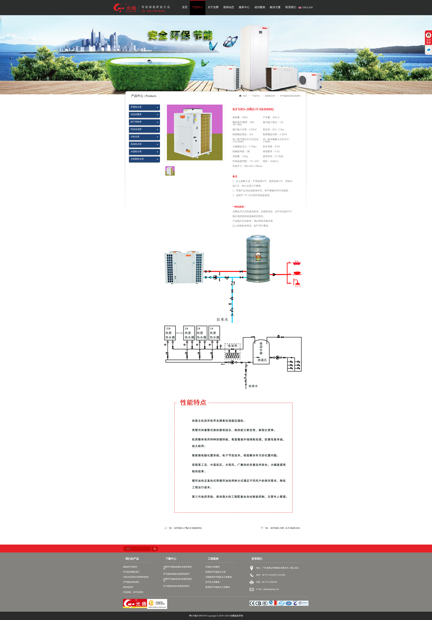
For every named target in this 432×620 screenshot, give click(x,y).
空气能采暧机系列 (131, 572)
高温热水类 (136, 144)
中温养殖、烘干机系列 (133, 592)
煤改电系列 (128, 587)
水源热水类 (136, 151)
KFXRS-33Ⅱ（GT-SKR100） (286, 528)
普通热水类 (270, 96)
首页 (184, 7)
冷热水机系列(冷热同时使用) (136, 577)
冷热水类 (135, 136)
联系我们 (290, 7)
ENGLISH (307, 7)
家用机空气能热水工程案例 (217, 587)
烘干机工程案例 (212, 582)
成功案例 (259, 7)
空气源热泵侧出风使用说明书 (176, 574)
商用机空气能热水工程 (215, 572)
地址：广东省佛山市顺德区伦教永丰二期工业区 (277, 568)
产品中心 (197, 7)
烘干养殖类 (136, 121)
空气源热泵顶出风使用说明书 (176, 586)
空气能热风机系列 (131, 582)
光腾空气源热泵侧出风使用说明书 (177, 568)
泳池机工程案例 (212, 567)
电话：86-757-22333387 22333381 (270, 575)
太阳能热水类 (137, 159)
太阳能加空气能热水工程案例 (218, 577)
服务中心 (244, 7)
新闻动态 (228, 7)
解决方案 (275, 7)
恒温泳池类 (136, 129)
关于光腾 (213, 7)
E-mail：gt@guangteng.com (267, 589)
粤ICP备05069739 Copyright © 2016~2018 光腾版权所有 (216, 615)
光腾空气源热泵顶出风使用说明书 (177, 580)
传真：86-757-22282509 (266, 582)
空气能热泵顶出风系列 (290, 96)
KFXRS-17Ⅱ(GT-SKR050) (188, 528)
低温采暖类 (136, 114)
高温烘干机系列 (130, 567)
